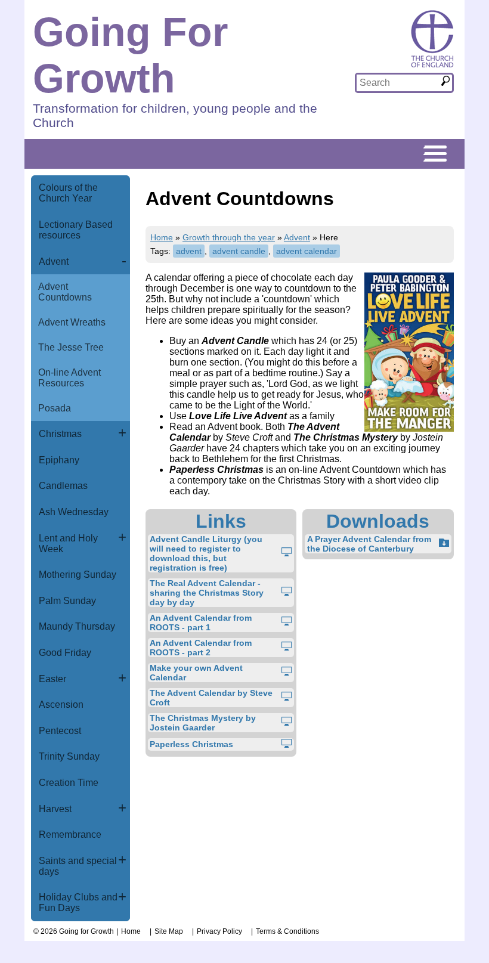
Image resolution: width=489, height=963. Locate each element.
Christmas (60, 434)
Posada (54, 408)
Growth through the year (228, 237)
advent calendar (306, 251)
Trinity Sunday (69, 756)
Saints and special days (78, 866)
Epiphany (59, 460)
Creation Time (68, 783)
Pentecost (60, 731)
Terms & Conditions (287, 931)
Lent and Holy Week (68, 543)
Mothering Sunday (77, 574)
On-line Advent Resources (69, 377)
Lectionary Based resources (76, 229)
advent (189, 251)
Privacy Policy (219, 931)
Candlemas (63, 486)
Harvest (55, 809)
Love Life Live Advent (238, 416)
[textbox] (398, 83)
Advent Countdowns (65, 291)
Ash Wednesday (74, 512)
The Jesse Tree (71, 347)
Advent (54, 261)
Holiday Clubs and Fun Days (78, 902)
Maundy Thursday (77, 626)
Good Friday (65, 653)
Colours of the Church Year (68, 192)
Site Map (168, 931)
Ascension (61, 704)
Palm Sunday (67, 601)
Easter (52, 679)
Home (161, 237)
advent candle (238, 251)
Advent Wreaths (72, 322)
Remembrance (70, 834)
